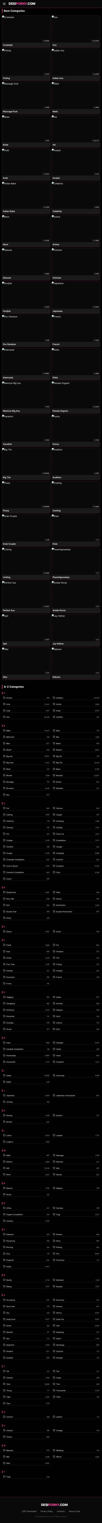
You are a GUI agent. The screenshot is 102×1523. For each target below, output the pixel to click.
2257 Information (29, 1511)
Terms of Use (74, 1511)
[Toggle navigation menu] (4, 4)
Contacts (61, 1511)
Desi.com (22, 4)
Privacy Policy (47, 1511)
